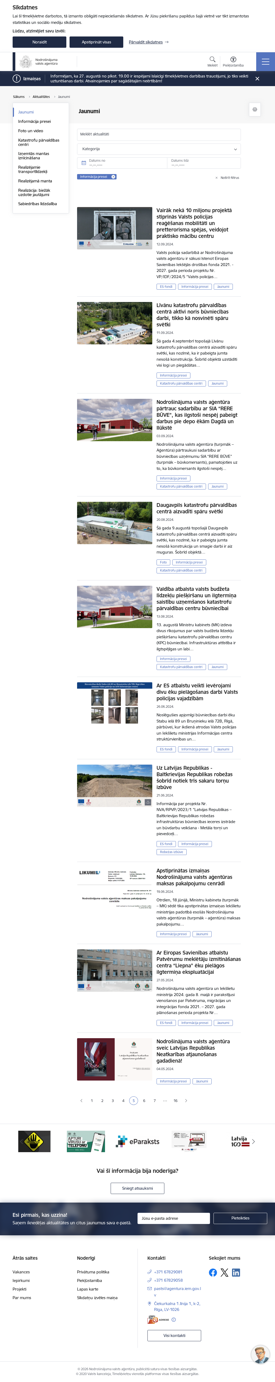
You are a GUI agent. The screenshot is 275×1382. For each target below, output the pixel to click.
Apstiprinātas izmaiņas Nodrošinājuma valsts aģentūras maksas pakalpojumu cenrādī (194, 877)
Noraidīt (39, 42)
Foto (163, 562)
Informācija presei (34, 121)
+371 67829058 (168, 1280)
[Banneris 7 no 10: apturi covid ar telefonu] (86, 1141)
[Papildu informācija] (174, 1320)
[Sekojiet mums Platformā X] (224, 1273)
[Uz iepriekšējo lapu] (81, 1100)
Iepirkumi (21, 1280)
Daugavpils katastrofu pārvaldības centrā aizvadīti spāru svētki (197, 508)
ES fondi (166, 287)
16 (175, 1100)
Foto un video (30, 130)
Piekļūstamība (89, 1280)
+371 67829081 (168, 1271)
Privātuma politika (93, 1271)
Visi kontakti (174, 1335)
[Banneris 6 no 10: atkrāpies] (34, 1141)
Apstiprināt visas (96, 42)
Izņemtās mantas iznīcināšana (33, 155)
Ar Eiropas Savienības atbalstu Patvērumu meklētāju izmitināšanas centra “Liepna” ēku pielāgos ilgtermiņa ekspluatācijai (199, 962)
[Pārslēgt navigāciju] (265, 61)
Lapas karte (87, 1289)
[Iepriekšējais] (21, 1141)
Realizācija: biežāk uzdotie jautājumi (34, 192)
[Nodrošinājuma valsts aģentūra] (39, 61)
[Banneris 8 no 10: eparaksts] (137, 1141)
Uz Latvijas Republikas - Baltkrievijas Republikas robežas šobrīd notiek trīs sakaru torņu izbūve (195, 777)
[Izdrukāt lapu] (254, 109)
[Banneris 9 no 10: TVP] (189, 1141)
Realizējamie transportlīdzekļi (32, 169)
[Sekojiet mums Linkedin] (236, 1273)
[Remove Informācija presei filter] (113, 177)
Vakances (21, 1271)
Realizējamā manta (35, 180)
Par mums (22, 1297)
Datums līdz (180, 161)
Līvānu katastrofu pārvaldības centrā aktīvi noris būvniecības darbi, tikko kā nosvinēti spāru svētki (193, 315)
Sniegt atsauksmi (137, 1188)
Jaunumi (26, 112)
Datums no (97, 161)
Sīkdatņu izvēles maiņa (97, 1297)
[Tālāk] (253, 1141)
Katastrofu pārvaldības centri (38, 142)
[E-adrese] (158, 1319)
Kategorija (91, 148)
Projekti (19, 1289)
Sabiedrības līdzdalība (37, 203)
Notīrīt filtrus (230, 178)
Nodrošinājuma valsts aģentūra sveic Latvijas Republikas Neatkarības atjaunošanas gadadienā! (193, 1051)
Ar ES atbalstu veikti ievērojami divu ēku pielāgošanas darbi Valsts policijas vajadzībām (197, 692)
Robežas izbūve (171, 852)
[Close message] (257, 78)
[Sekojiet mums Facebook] (213, 1273)
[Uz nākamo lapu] (186, 1100)
